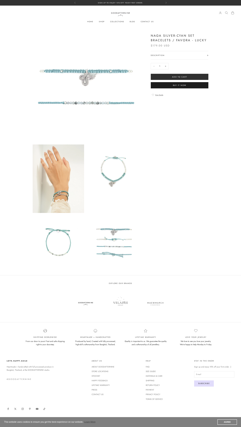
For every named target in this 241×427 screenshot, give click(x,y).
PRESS (94, 389)
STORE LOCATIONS (100, 371)
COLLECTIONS (117, 21)
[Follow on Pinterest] (29, 408)
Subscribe (204, 383)
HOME (90, 21)
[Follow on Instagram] (22, 408)
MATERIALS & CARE (154, 376)
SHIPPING (150, 380)
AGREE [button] (227, 422)
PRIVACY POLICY (153, 394)
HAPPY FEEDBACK (100, 380)
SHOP (102, 21)
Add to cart (179, 77)
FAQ (147, 366)
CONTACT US (147, 21)
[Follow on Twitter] (15, 408)
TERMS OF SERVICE (154, 399)
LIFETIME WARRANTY (101, 385)
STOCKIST (96, 376)
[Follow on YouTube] (37, 408)
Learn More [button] (90, 422)
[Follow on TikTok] (44, 408)
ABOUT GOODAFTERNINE (103, 366)
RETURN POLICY (153, 385)
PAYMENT (150, 389)
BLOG (132, 21)
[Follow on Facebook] (8, 408)
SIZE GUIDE (151, 371)
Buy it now (179, 85)
